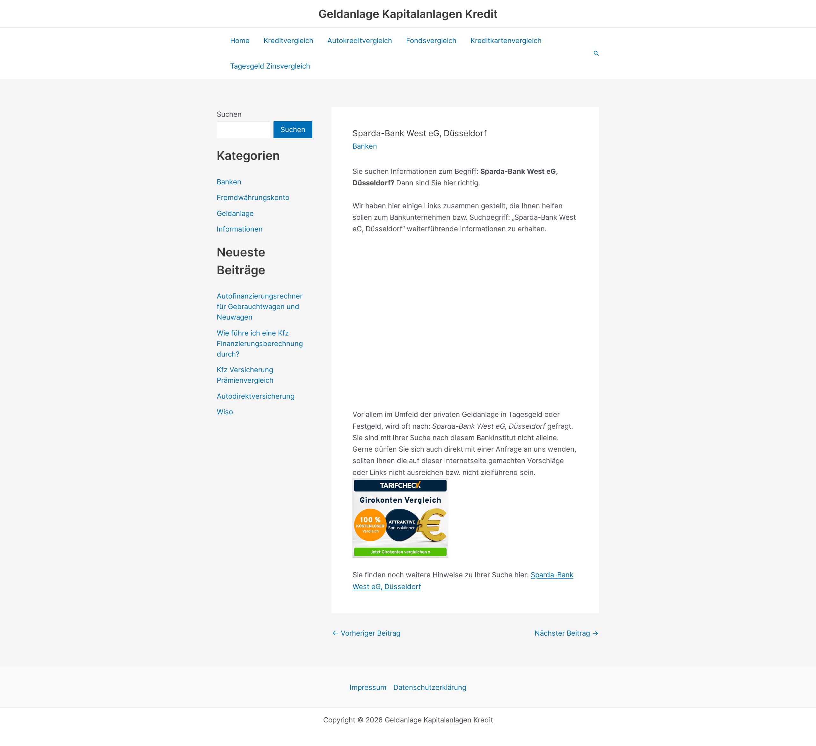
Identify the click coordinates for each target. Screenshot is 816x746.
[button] (596, 53)
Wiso (225, 412)
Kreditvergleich (288, 40)
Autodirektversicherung (256, 396)
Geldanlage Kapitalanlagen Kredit (408, 13)
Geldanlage (235, 213)
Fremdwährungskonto (253, 197)
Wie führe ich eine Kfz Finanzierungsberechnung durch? (260, 343)
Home (240, 40)
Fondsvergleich (431, 40)
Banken (229, 182)
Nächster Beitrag (567, 633)
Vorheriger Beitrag (366, 633)
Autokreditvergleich (359, 40)
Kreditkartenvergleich (506, 40)
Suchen (229, 114)
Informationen (240, 229)
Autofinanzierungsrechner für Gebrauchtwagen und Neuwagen (259, 306)
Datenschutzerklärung (429, 687)
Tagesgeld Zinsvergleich (270, 66)
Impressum (368, 687)
